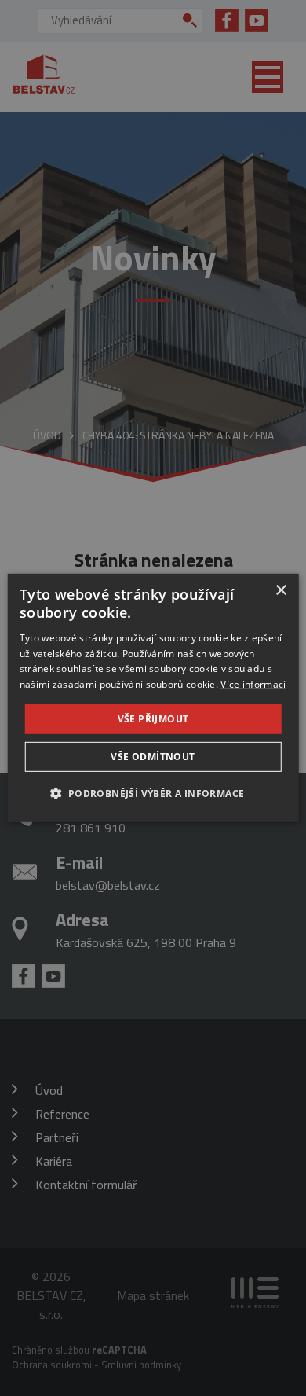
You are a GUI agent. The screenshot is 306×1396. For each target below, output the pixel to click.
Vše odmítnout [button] (153, 756)
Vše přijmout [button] (153, 719)
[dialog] (153, 698)
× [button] (280, 591)
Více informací (253, 684)
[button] (152, 793)
